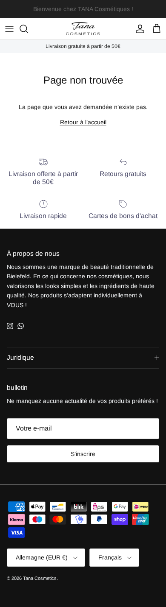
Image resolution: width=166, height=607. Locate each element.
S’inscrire (83, 453)
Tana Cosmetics (40, 578)
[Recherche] (28, 29)
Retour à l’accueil (83, 122)
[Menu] (9, 29)
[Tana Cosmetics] (83, 28)
